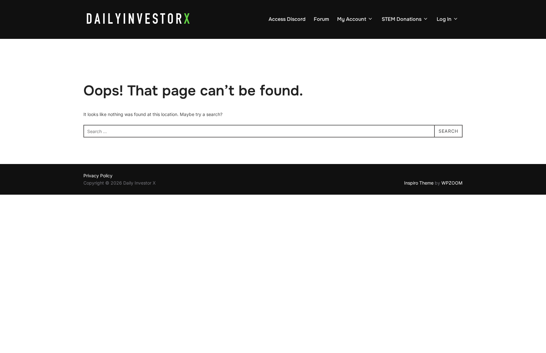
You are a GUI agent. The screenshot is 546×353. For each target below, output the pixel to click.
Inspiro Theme (419, 183)
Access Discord (287, 19)
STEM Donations (402, 19)
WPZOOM (452, 183)
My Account (351, 19)
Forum (321, 19)
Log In (444, 19)
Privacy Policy (97, 175)
